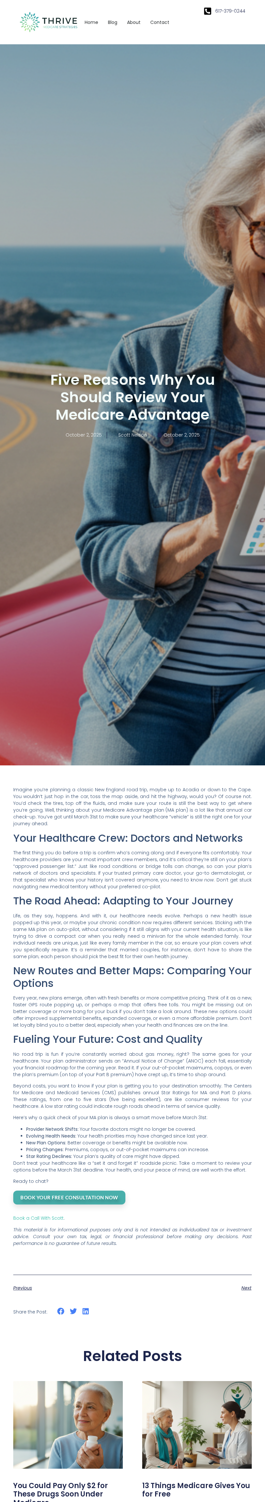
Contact (159, 22)
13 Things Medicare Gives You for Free (196, 1490)
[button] (61, 1311)
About (134, 22)
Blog (112, 22)
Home (91, 22)
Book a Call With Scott (38, 1218)
